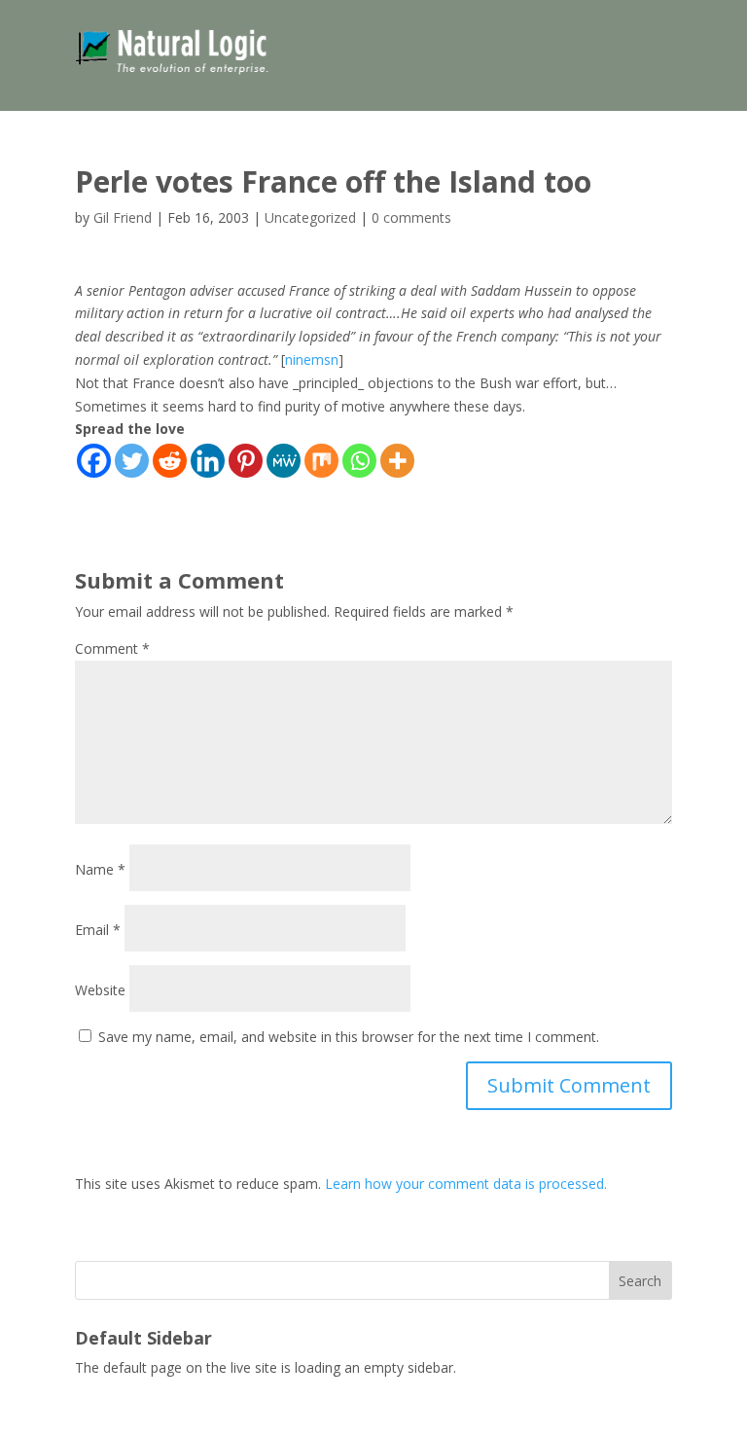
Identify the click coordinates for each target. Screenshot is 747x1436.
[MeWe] (284, 461)
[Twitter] (132, 461)
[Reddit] (170, 461)
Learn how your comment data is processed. (466, 1183)
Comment (112, 648)
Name (100, 869)
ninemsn (311, 359)
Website (100, 990)
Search (640, 1281)
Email (98, 929)
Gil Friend (122, 217)
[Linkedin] (208, 461)
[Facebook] (94, 461)
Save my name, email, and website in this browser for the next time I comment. (348, 1036)
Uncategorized (310, 217)
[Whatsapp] (359, 461)
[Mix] (321, 461)
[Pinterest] (246, 461)
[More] (397, 461)
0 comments (411, 217)
